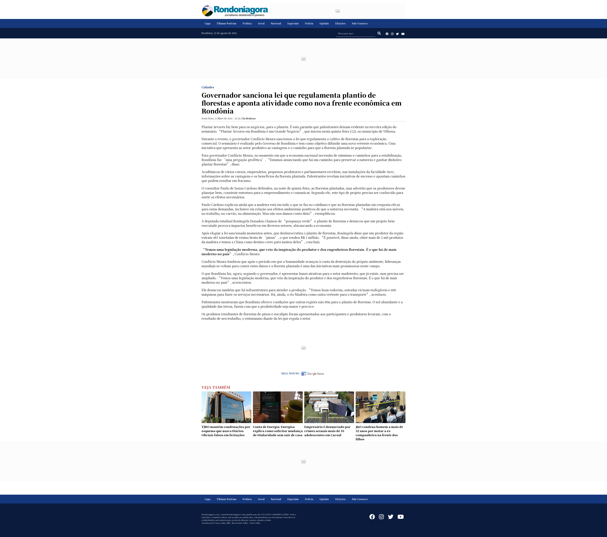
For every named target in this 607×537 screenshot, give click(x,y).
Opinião (324, 23)
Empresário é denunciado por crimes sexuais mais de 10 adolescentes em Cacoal (327, 431)
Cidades (208, 87)
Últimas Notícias (226, 23)
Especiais (293, 23)
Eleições (340, 23)
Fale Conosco (360, 23)
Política (247, 23)
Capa (207, 23)
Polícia (309, 23)
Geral (261, 23)
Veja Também (216, 387)
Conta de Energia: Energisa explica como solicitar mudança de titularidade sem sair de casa (278, 431)
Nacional (276, 23)
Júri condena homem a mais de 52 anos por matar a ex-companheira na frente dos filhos (379, 433)
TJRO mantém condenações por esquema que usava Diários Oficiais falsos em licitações (226, 431)
